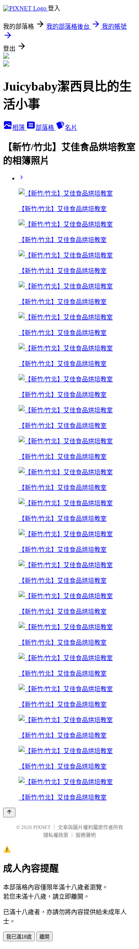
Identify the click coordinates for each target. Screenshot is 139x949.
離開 (44, 937)
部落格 (46, 127)
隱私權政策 (55, 835)
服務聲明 (86, 835)
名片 (71, 127)
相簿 (19, 127)
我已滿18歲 (19, 937)
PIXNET (42, 827)
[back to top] (9, 812)
